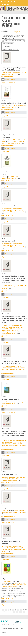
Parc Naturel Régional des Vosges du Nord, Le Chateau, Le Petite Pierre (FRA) (12, 327)
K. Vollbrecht (15, 140)
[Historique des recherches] (11, 1)
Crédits (21, 628)
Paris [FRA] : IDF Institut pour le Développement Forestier (13, 73)
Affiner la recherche (7, 46)
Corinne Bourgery (6, 285)
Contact (4, 632)
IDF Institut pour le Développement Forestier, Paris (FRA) (11, 209)
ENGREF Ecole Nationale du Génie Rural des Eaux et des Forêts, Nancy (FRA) (13, 441)
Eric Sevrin (4, 402)
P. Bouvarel (4, 510)
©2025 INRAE (5, 624)
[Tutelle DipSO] (20, 622)
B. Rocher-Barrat (14, 366)
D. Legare (4, 325)
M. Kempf (9, 581)
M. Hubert (4, 106)
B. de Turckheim (20, 583)
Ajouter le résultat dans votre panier (14, 40)
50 (17, 612)
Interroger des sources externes (10, 49)
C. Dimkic (4, 72)
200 (24, 612)
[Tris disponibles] (2, 41)
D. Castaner (16, 285)
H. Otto (3, 581)
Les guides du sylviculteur (16, 32)
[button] (2, 79)
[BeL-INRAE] (14, 8)
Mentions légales (15, 624)
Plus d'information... (9, 76)
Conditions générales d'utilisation (10, 628)
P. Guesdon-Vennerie (11, 443)
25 (14, 612)
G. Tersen (4, 177)
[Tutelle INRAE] (7, 621)
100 (20, 612)
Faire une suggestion (7, 43)
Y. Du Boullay (5, 366)
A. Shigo (3, 140)
